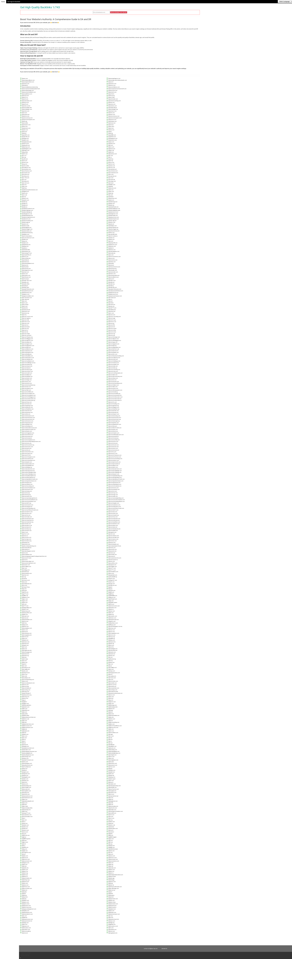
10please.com (111, 921)
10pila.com (24, 712)
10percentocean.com (27, 453)
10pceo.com (111, 162)
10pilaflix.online (25, 715)
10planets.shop (112, 876)
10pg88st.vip (25, 595)
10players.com (25, 902)
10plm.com (111, 927)
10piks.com (24, 708)
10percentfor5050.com (27, 392)
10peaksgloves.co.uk (27, 213)
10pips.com (24, 803)
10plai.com (110, 862)
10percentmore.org (26, 443)
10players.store (25, 904)
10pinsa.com (25, 784)
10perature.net (111, 311)
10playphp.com (25, 910)
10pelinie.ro (24, 248)
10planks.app (111, 878)
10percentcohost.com (27, 371)
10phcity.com (25, 618)
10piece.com (25, 681)
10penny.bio (111, 263)
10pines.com (25, 761)
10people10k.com (112, 287)
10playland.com (112, 909)
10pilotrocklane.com (113, 732)
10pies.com (111, 696)
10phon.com (25, 630)
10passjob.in (25, 85)
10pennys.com (25, 272)
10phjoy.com (25, 624)
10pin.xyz (110, 743)
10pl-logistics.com (26, 852)
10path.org (24, 121)
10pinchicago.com (26, 756)
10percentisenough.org (114, 421)
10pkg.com (24, 849)
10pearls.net (111, 224)
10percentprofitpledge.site (114, 472)
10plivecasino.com (26, 927)
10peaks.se (24, 207)
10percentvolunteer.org (27, 522)
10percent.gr (111, 323)
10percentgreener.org (113, 405)
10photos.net (25, 636)
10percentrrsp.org (26, 494)
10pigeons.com (112, 701)
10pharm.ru (111, 609)
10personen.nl (111, 556)
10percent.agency (26, 318)
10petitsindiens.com (113, 571)
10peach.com (25, 198)
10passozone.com (112, 90)
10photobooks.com (26, 633)
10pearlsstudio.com (27, 231)
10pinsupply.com (112, 790)
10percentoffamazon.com (114, 455)
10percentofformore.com (114, 457)
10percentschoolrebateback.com (116, 501)
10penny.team (25, 267)
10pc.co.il (24, 155)
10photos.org (111, 636)
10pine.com (111, 758)
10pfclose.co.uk (26, 580)
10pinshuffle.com (112, 787)
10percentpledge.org (27, 467)
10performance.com (113, 539)
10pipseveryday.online (27, 808)
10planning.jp (111, 880)
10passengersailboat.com (28, 80)
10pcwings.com (112, 181)
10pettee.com (25, 575)
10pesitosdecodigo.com (28, 561)
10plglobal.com (112, 924)
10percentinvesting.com (114, 416)
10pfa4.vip (24, 578)
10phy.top (24, 657)
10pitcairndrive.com (26, 814)
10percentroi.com (112, 491)
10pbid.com (111, 152)
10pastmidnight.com (27, 109)
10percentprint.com (113, 467)
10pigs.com (111, 703)
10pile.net (110, 720)
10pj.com (24, 833)
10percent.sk (25, 332)
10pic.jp (110, 666)
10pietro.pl (110, 698)
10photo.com (111, 631)
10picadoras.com (26, 667)
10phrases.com (25, 642)
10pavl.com (111, 128)
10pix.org (110, 820)
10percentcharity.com (113, 362)
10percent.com (25, 323)
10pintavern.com (112, 792)
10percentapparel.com (113, 344)
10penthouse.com (26, 277)
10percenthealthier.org (113, 409)
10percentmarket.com (113, 433)
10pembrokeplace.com (113, 251)
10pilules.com (25, 734)
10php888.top (111, 638)
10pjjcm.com (25, 842)
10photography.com (27, 635)
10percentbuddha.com (27, 356)
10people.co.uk (111, 280)
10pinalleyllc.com (112, 746)
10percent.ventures (26, 335)
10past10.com (25, 95)
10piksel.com (111, 708)
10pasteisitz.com (112, 106)
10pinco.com (111, 756)
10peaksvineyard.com (113, 219)
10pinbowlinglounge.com (114, 753)
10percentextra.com (27, 383)
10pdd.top (24, 188)
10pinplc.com (25, 779)
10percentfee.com (26, 386)
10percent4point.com (113, 338)
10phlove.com (25, 626)
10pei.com (110, 241)
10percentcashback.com (28, 361)
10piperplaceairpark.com (28, 801)
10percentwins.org (26, 529)
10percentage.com (112, 342)
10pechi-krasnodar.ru (27, 236)
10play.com (24, 890)
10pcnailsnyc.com (26, 167)
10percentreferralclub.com (114, 486)
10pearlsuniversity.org (27, 232)
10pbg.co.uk (111, 150)
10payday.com (25, 138)
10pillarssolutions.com (27, 727)
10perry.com (25, 553)
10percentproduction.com (28, 469)
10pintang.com (25, 792)
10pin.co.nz (24, 736)
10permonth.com (112, 549)
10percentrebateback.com (114, 484)
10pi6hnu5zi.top (112, 659)
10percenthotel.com (27, 410)
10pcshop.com (25, 176)
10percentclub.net (26, 368)
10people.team (25, 287)
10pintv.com (111, 794)
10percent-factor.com (27, 316)
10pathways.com (112, 121)
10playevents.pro (112, 905)
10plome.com (111, 931)
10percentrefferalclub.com (28, 487)
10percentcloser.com (27, 366)
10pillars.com (111, 724)
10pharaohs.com (112, 607)
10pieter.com (25, 698)
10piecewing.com (26, 690)
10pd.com (24, 184)
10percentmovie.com (113, 446)
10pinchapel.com (112, 755)
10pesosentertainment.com (29, 563)
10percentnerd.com (26, 448)
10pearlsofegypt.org (113, 229)
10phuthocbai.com (112, 650)
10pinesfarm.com (112, 763)
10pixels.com (25, 826)
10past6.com (111, 102)
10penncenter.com (112, 260)
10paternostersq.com (27, 118)
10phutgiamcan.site (26, 650)
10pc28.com (25, 159)
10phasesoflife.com (27, 612)
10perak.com (111, 306)
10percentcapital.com (27, 359)
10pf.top (24, 576)
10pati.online (25, 123)
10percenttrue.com (113, 517)
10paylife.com (25, 140)
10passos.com (111, 85)
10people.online (25, 284)
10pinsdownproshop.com (114, 785)
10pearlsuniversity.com (113, 231)
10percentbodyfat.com (27, 352)
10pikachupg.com (112, 705)
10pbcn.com (111, 147)
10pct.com (110, 177)
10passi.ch (110, 82)
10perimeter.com (26, 544)
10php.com (24, 638)
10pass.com (25, 78)
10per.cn (110, 299)
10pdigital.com (25, 191)
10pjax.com (111, 838)
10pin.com (24, 737)
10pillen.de (24, 729)
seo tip (29, 953)
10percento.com (112, 451)
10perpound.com (112, 551)
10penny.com (25, 265)
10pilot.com (111, 731)
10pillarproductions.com (28, 724)
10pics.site (24, 676)
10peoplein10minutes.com (114, 289)
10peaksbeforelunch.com (28, 208)
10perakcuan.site (26, 309)
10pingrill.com (111, 772)
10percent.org (25, 328)
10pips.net (110, 804)
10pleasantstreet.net (27, 921)
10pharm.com (25, 609)
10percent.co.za (112, 321)
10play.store (25, 897)
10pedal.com (111, 237)
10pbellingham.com (26, 148)
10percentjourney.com (27, 422)
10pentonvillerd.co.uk (113, 277)
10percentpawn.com (27, 462)
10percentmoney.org (113, 438)
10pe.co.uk (24, 195)
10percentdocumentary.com (115, 376)
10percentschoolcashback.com (29, 499)
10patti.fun (111, 124)
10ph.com (24, 604)
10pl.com (110, 852)
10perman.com (112, 547)
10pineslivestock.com (27, 765)
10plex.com (24, 924)
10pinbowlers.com (26, 749)
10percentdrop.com (113, 378)
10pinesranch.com (112, 765)
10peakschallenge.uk (27, 212)
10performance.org (26, 540)
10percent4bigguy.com (27, 338)
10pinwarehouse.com (27, 797)
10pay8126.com (112, 136)
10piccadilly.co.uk (112, 667)
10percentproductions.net (28, 470)
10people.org (111, 284)
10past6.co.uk (25, 102)
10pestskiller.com (112, 566)
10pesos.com (111, 561)
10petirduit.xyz (25, 571)
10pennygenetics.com (27, 270)
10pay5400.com (112, 135)
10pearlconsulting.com (27, 220)
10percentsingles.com (113, 503)
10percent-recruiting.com (114, 316)
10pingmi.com (25, 772)
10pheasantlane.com (27, 619)
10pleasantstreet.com (27, 919)
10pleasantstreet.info (113, 919)
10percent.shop (112, 330)
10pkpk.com (25, 850)
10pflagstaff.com (112, 580)
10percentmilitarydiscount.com (116, 434)
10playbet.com (25, 900)
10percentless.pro (112, 426)
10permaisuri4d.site (26, 547)
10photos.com (111, 635)
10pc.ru (110, 157)
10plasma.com (25, 881)
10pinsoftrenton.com (113, 789)
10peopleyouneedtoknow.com (115, 290)
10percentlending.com (27, 426)
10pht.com (24, 647)
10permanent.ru (26, 549)
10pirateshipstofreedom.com (115, 811)
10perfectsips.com (26, 539)
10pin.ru (110, 741)
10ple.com (110, 917)
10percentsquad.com (27, 506)
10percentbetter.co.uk (113, 349)
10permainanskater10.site (114, 546)
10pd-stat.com (25, 183)
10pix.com (24, 820)
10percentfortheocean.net (114, 398)
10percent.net (111, 326)
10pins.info (24, 782)
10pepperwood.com (113, 294)
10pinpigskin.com (26, 777)
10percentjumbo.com (113, 422)
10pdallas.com (111, 184)
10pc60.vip (110, 159)
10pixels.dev (111, 826)
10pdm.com (111, 191)
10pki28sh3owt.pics (113, 849)
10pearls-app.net (112, 220)
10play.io (24, 893)
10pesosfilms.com (112, 563)
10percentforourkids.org (114, 393)
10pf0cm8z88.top (112, 576)
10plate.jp (110, 883)
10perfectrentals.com (113, 537)
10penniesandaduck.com (28, 263)
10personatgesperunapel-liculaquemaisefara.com (34, 556)
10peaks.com (111, 203)
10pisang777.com (26, 813)
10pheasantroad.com (113, 619)
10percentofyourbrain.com (28, 460)
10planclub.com (112, 868)
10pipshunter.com (112, 808)
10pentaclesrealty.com (113, 275)
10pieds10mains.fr (26, 693)
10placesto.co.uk (112, 857)
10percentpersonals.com (28, 463)
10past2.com (25, 99)
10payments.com (112, 140)
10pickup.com (111, 671)
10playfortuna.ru (112, 907)
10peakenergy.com (112, 201)
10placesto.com (26, 859)
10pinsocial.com (26, 789)
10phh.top (24, 623)
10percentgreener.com (27, 405)
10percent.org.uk (112, 328)
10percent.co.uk (26, 321)
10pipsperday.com (26, 809)
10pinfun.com (111, 767)
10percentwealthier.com (114, 522)
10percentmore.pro (113, 443)
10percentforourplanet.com (29, 395)
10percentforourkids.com (28, 393)
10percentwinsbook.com (114, 529)
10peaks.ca (24, 203)
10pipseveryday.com (113, 806)
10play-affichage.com (113, 888)
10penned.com (25, 261)
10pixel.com (25, 823)
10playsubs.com (112, 912)
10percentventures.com (28, 518)
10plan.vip (24, 866)
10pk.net (24, 844)
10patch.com (111, 112)
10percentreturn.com (113, 487)
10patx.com (25, 126)
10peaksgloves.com (113, 213)
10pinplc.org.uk (111, 779)
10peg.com (24, 241)
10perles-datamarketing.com (29, 546)
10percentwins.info (26, 527)
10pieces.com (25, 684)
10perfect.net (111, 534)
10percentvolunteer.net (114, 520)
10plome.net (25, 933)
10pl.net (24, 854)
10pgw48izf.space (112, 602)
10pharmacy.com (26, 611)
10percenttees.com (113, 513)
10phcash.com (25, 616)
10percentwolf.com (26, 530)
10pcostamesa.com (113, 172)
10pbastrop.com (26, 147)
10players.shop (112, 902)
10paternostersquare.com (28, 119)
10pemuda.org (111, 253)
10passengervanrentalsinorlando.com (117, 80)
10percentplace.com (113, 465)
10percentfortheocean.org (28, 400)
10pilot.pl (24, 732)
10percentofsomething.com (115, 458)
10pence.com (25, 256)
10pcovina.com (25, 174)
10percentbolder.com (113, 352)
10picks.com (25, 671)
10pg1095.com (111, 590)
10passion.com (25, 83)
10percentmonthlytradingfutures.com (31, 441)
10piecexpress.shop (113, 691)
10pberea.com (111, 148)
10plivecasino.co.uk (113, 926)
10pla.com (110, 854)
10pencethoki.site (26, 258)
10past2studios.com (27, 100)
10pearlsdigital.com (26, 227)
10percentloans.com (27, 431)
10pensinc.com (112, 273)
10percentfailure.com (113, 385)
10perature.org (25, 313)
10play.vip (24, 898)
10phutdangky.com (112, 648)
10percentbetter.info (113, 350)
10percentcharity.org (27, 364)
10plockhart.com (26, 929)
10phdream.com (112, 618)
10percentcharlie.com (113, 364)
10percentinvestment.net (28, 419)
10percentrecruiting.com (28, 486)
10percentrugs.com (113, 494)
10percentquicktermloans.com (115, 481)
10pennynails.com (112, 270)
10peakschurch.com (113, 212)
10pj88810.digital (112, 837)
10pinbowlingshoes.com (28, 755)
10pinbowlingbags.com (113, 751)
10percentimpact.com (113, 414)
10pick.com (111, 669)
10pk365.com (111, 845)
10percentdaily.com (26, 374)
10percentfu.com (112, 402)
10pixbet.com (111, 821)
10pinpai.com (25, 775)
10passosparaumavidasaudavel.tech (31, 88)
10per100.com (111, 304)
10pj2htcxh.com (26, 835)
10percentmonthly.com (114, 439)
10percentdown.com (27, 378)
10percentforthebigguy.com (29, 397)
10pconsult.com (26, 172)
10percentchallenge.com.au (28, 362)
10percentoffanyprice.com (28, 457)
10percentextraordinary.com (115, 383)
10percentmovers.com (27, 446)
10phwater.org (25, 655)
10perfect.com (25, 534)
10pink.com (111, 773)
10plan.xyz (110, 866)
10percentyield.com (113, 530)
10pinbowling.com (112, 749)
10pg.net (110, 588)
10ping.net (24, 770)
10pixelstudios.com (113, 828)
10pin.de (110, 737)
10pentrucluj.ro (25, 279)
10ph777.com (25, 606)
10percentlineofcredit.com (114, 427)
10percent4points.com (27, 340)
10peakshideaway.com (27, 215)
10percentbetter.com (27, 350)
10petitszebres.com (27, 573)
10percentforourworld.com (115, 395)
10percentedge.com (27, 380)
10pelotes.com (112, 249)
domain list (164, 948)
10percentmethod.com (27, 434)
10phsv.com (111, 645)
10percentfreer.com (27, 402)
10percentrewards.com (114, 489)
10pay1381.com (26, 135)
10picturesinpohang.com (28, 679)
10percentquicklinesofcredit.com (116, 479)
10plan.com (24, 864)
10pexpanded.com (112, 575)
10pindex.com (25, 758)
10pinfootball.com (26, 767)
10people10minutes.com (28, 289)
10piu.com (110, 816)
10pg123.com (25, 592)
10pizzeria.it (111, 832)
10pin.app (110, 734)
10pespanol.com (112, 564)
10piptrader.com (112, 809)
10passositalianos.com (114, 87)
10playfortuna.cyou (26, 907)
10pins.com (111, 780)
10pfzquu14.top (26, 587)
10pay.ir (110, 131)
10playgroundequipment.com (29, 909)
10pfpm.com (111, 582)
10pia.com (24, 660)
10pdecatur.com (112, 188)
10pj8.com (110, 835)
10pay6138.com (26, 136)
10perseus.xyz (111, 553)
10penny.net (111, 265)
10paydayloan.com (112, 138)
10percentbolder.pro (27, 354)
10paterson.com (112, 119)
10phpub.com (25, 640)
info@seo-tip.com (152, 948)
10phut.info (111, 647)
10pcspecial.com (112, 176)
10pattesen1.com (26, 124)
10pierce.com (111, 695)
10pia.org (110, 660)
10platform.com (26, 886)
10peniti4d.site (25, 260)
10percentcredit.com (27, 373)
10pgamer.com (111, 597)
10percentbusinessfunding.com (116, 356)
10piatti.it (24, 664)
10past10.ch (111, 94)
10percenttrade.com (27, 517)
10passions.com (112, 83)
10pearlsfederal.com (113, 227)
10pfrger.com (111, 583)
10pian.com (24, 662)
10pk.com (110, 842)
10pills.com (111, 729)
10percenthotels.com (113, 410)
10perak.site (25, 308)
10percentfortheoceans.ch (115, 400)
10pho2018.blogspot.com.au (115, 626)
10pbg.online (25, 152)
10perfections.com (26, 537)
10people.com (25, 282)
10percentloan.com (113, 429)
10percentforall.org (113, 392)
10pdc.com (24, 186)
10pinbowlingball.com (27, 753)
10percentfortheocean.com (29, 398)
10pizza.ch (110, 830)
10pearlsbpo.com (112, 225)
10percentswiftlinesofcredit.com (30, 510)
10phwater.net (111, 654)
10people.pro (25, 285)
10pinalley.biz (111, 744)
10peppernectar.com (113, 292)
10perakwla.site (112, 309)
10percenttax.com (112, 511)
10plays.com (111, 910)
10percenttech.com (26, 513)
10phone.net (25, 631)
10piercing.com (25, 696)
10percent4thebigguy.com (114, 340)
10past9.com (25, 104)
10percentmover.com (113, 445)
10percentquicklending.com (115, 477)
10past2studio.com (113, 99)
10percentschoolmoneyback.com (116, 499)
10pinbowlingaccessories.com (29, 751)
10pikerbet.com (25, 707)
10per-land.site (25, 299)
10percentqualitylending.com (115, 475)
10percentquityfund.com (114, 482)
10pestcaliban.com (26, 566)
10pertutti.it (25, 559)
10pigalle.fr (24, 701)
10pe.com (110, 195)
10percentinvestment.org (114, 419)
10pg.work (24, 590)
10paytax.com (111, 143)
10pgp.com (111, 600)
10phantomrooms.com (114, 606)
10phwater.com (112, 652)
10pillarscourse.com (27, 725)
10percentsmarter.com (27, 505)
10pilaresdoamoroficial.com (29, 717)
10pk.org (110, 844)
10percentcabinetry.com (114, 357)
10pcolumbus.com (26, 169)
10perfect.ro (25, 535)
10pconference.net (113, 171)
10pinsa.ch (110, 782)
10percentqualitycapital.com (29, 475)
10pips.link (110, 803)
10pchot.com (111, 164)
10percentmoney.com (27, 436)
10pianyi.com (111, 662)
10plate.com (25, 883)
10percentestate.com (113, 381)
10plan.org (110, 864)
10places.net (25, 857)
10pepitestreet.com (27, 292)
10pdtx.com (25, 193)
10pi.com (110, 657)
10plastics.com (112, 881)
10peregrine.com (112, 532)
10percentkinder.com (27, 424)
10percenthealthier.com (27, 409)
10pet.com (24, 568)
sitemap (27, 955)
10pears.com (111, 232)
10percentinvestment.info (114, 417)
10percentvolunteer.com (114, 518)
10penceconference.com (114, 256)
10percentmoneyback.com (28, 439)
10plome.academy (26, 931)
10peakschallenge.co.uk (114, 208)
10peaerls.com (25, 200)
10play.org (24, 895)
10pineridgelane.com (113, 760)
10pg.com (24, 588)
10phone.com (111, 630)
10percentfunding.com (113, 403)
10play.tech (111, 897)
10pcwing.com (25, 181)
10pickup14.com (26, 672)
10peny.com (111, 279)
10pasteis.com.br (26, 106)
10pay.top (110, 133)
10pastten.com (25, 111)
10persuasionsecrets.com (114, 558)
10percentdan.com (112, 374)
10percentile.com (26, 414)
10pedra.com (111, 239)
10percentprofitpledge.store (29, 474)
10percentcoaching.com (114, 369)
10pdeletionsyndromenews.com (30, 189)
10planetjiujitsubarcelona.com (115, 874)
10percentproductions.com (115, 469)
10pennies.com (112, 261)
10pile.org (24, 722)
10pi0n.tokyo (25, 659)
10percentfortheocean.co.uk (115, 397)
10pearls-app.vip (26, 222)
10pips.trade (25, 806)
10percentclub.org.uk (27, 369)
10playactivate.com (113, 898)
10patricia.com (111, 123)
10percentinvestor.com (27, 421)
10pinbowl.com (112, 748)
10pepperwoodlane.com (28, 296)
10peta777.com (112, 568)
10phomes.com (112, 628)
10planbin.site (25, 868)
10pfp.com (24, 582)
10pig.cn (24, 700)
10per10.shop (25, 304)
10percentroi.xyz (26, 493)
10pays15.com (25, 143)
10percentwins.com (113, 525)
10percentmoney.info (113, 436)
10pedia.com (25, 239)
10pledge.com (25, 922)
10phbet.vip (111, 614)
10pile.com (24, 720)
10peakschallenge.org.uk (114, 210)
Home (3, 1)
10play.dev (24, 892)
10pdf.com (110, 189)
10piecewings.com (112, 690)
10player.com (111, 900)
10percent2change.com (114, 337)
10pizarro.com (25, 830)
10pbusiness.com (112, 153)
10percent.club (25, 320)
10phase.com (111, 611)
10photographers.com (113, 633)
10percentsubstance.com (114, 506)
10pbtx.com (25, 153)
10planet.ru (111, 873)
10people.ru (111, 285)
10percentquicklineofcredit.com (30, 479)
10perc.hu (24, 314)
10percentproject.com (113, 474)
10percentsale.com (113, 496)
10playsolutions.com (27, 912)
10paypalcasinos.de (26, 142)
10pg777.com (25, 594)
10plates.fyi (111, 885)
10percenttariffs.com (27, 511)
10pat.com (24, 112)
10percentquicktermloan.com (29, 481)
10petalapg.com (26, 570)
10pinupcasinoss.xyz (113, 796)
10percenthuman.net (113, 412)
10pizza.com (25, 832)
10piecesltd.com (112, 686)
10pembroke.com (26, 251)
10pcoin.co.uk (111, 167)
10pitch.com (111, 814)
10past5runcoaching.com (114, 100)
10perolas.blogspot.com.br (28, 551)
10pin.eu (24, 739)
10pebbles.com (25, 234)
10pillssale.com (25, 731)
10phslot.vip (111, 643)
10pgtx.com (25, 602)
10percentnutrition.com (27, 451)
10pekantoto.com (112, 244)
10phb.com (111, 612)
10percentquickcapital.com (28, 477)
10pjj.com (110, 840)
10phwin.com (111, 655)
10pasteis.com (111, 104)
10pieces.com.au (112, 684)
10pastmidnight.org (113, 109)
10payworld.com (26, 145)
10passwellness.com (27, 94)
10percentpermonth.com (114, 462)
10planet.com (111, 869)
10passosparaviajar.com (28, 90)
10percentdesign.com (27, 376)
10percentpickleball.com (28, 465)
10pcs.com (111, 174)
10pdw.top (110, 193)
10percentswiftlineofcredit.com (116, 508)
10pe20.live (110, 196)
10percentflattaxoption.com (115, 390)
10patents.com (25, 116)
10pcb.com (24, 160)
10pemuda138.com (26, 255)
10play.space (111, 895)
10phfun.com (25, 621)
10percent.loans (26, 326)
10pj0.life (110, 833)
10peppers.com (25, 294)
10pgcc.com (25, 599)
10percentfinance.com (27, 388)
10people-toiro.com (27, 280)
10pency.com (111, 258)
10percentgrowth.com (27, 407)
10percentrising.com (27, 491)
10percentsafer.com (27, 496)
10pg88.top (111, 594)
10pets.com (111, 573)
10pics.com (24, 674)
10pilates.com (111, 719)
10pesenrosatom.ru (113, 559)
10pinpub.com (25, 780)
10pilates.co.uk (25, 719)
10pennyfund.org (112, 268)
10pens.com (25, 273)
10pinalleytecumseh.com (28, 748)
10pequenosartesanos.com (115, 296)
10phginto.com (112, 621)
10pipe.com (24, 799)
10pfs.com (24, 585)
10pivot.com (111, 818)
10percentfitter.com (113, 388)
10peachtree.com (112, 198)
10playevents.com (26, 905)
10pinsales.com (112, 784)
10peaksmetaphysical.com (28, 217)
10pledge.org (111, 922)
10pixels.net (25, 828)
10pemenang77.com (27, 253)
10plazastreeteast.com (114, 914)
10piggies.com (25, 703)
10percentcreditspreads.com (115, 373)
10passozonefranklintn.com (29, 92)
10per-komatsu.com (27, 297)
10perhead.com (25, 542)
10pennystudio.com (113, 272)
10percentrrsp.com (113, 493)
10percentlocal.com (113, 431)
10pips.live (24, 804)
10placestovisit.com (27, 861)
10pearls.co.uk (111, 222)
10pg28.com (111, 592)
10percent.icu (25, 325)
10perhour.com (112, 542)
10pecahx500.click (112, 234)
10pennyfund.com (26, 268)
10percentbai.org (112, 345)
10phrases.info (112, 642)
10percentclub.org (112, 368)
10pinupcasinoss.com (27, 796)
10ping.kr (110, 768)
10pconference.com (27, 171)
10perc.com (111, 313)
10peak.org (24, 201)
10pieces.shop (25, 686)
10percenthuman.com (27, 412)
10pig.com (110, 700)
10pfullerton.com (112, 585)
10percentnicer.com (113, 448)
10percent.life (111, 325)
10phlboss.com (112, 624)
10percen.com (111, 314)
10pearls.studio (25, 225)
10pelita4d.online (26, 249)
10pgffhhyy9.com (112, 599)
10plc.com (24, 916)
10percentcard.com (113, 359)
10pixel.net (110, 823)
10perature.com (26, 311)
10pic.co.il (110, 664)
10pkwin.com (111, 850)
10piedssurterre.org (26, 695)
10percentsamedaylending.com (116, 498)
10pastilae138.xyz (112, 107)
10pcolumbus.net (112, 169)
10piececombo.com (113, 681)
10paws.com (111, 130)
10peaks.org (111, 205)
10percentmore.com (113, 441)
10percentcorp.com (113, 371)
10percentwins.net (112, 527)
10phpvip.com (111, 640)
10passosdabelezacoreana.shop (30, 87)
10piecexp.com (25, 691)
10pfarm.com (111, 578)
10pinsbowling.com (26, 785)
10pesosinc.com (26, 564)
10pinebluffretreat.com (27, 760)
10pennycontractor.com (114, 267)
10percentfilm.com (112, 386)
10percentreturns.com (27, 489)
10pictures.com (112, 677)
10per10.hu (110, 303)
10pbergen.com (25, 150)
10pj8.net (24, 837)
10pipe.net (110, 799)
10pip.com (110, 797)
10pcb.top (110, 160)
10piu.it (23, 818)
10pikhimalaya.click (112, 707)
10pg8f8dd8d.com (112, 595)
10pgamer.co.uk (25, 597)
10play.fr (110, 892)
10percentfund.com (27, 403)
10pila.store (111, 713)
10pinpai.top (111, 775)
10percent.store (112, 332)
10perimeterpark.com (113, 544)
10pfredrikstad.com (26, 583)
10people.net (111, 282)
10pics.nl (110, 674)
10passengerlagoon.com (114, 78)
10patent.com (111, 114)
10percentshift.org (26, 503)
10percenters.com (26, 381)
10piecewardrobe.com (113, 688)
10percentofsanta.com (27, 458)
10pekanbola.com (26, 244)
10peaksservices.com (113, 217)
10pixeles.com (25, 825)
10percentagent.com (27, 344)
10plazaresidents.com (27, 914)
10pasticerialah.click (27, 107)
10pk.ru (23, 845)
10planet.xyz (25, 874)
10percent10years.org (27, 337)
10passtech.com (112, 92)
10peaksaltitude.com (113, 207)
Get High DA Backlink (13, 1)
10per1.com (25, 303)
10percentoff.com (112, 453)
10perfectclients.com (113, 535)
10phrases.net (25, 643)
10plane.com (25, 869)
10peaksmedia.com (113, 215)
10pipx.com (24, 811)
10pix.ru (23, 821)
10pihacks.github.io (26, 705)
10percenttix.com (26, 515)
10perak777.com (112, 308)
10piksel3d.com (25, 710)
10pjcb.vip (24, 840)
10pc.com (110, 155)
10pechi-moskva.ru (112, 236)
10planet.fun (25, 871)
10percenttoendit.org (113, 515)
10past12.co (25, 97)
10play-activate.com (27, 888)
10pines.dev (111, 761)
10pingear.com (111, 770)
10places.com (111, 856)
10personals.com (112, 554)
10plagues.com (25, 862)
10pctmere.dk (111, 179)
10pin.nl (23, 741)
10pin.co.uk (111, 736)
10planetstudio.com (27, 878)
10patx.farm (111, 126)
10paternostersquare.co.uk (115, 118)
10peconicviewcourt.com (28, 237)
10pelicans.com (112, 246)
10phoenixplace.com (27, 628)
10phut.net (24, 648)
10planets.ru (25, 876)
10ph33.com (111, 604)
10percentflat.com (26, 390)
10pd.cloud (110, 183)
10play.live (110, 893)
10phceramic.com (112, 616)
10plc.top (110, 916)
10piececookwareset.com (28, 683)
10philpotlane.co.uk (113, 623)
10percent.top (111, 333)
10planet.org (25, 873)
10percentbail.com (26, 347)
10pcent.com (25, 162)
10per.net (110, 301)
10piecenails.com (112, 683)
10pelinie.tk (111, 248)
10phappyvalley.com (27, 607)
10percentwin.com (26, 523)
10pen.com (111, 255)
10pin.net (110, 739)
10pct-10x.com (25, 177)
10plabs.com (25, 856)
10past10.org (111, 95)
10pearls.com (25, 224)
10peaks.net (25, 205)
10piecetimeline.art (26, 688)
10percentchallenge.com (114, 361)
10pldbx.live (24, 917)
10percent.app (111, 318)
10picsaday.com (112, 676)
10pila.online (25, 713)
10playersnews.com (113, 904)
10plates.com (25, 885)
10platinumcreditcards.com (115, 886)
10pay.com (24, 131)
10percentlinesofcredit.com (29, 429)
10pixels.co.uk (111, 825)
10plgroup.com (25, 926)
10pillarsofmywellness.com (115, 725)
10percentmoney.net (27, 438)
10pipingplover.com (113, 801)
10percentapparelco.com (28, 345)
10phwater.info (25, 654)
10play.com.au (111, 890)
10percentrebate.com (27, 484)
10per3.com (25, 306)
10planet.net (111, 871)
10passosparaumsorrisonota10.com (117, 88)
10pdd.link (110, 186)
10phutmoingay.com (27, 652)
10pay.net (24, 133)
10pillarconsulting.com (113, 722)
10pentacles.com (26, 275)
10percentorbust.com (113, 460)
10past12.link (111, 97)
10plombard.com (112, 929)
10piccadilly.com (26, 669)
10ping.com (24, 768)
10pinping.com (111, 777)
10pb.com (110, 145)
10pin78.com (25, 744)
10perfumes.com (112, 540)
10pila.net (110, 712)
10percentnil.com (26, 450)
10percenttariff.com (113, 510)
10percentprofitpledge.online (29, 472)
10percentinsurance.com (28, 416)
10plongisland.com (112, 933)
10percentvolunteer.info (28, 520)
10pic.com (24, 666)
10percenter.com (112, 380)
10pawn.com (25, 130)
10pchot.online (25, 166)
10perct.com (25, 532)
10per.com (24, 301)
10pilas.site (111, 717)
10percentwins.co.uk (27, 525)
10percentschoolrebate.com (29, 501)
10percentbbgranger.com (114, 347)
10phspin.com (25, 645)
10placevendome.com (113, 861)
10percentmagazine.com (28, 433)
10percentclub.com (113, 366)
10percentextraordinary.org (28, 385)
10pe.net (24, 196)
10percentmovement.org (28, 445)
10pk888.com (111, 847)
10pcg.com (24, 164)
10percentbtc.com (112, 354)
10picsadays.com (26, 677)
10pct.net (24, 179)
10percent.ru (25, 330)
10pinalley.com (25, 746)
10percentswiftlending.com (28, 508)
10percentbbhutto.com (27, 349)
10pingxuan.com (26, 773)
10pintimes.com (26, 794)
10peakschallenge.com (27, 210)
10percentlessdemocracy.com (29, 427)
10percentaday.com (26, 342)
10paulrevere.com (26, 128)
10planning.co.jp (26, 880)
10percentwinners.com (113, 523)
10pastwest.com (112, 111)
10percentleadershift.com (114, 424)
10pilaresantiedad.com (113, 715)
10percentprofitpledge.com (115, 470)
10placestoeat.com (113, 859)
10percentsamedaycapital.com (29, 498)
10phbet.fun (25, 614)
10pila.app (110, 710)
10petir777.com (112, 570)
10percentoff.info (26, 455)
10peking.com (25, 246)
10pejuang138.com (112, 243)
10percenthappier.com (113, 407)
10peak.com (111, 200)
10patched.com (25, 114)
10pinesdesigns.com (27, 763)
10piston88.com (112, 813)
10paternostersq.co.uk (113, 116)
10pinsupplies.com (26, 790)
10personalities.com (27, 554)
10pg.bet (110, 587)
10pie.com (110, 679)
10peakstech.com (26, 219)
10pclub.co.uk (111, 166)
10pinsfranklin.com (26, 787)
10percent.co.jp (112, 320)
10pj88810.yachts (26, 838)
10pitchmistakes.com (27, 816)
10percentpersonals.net (114, 463)
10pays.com (111, 142)
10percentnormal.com (113, 450)
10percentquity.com (27, 482)
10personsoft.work (26, 558)
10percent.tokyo (26, 333)
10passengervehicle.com (28, 82)
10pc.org (24, 157)
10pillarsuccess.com (113, 727)
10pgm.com (25, 600)
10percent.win (111, 335)
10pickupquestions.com (114, 672)
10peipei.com (25, 243)
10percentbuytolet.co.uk (28, 357)
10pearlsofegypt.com (27, 229)
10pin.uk (24, 743)
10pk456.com (25, 847)
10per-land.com (112, 297)
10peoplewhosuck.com (27, 290)
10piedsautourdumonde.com (115, 693)
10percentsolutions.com (114, 505)
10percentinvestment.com (28, 417)
